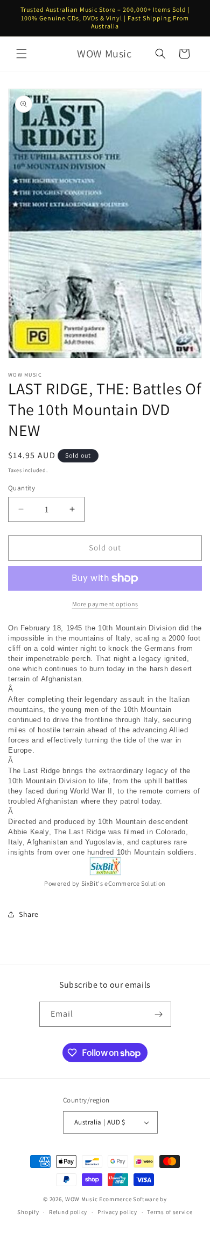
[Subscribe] (159, 1014)
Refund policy (68, 1212)
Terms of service (169, 1212)
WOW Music (81, 1199)
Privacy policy (117, 1212)
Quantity (21, 487)
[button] (21, 53)
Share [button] (29, 914)
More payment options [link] (105, 604)
